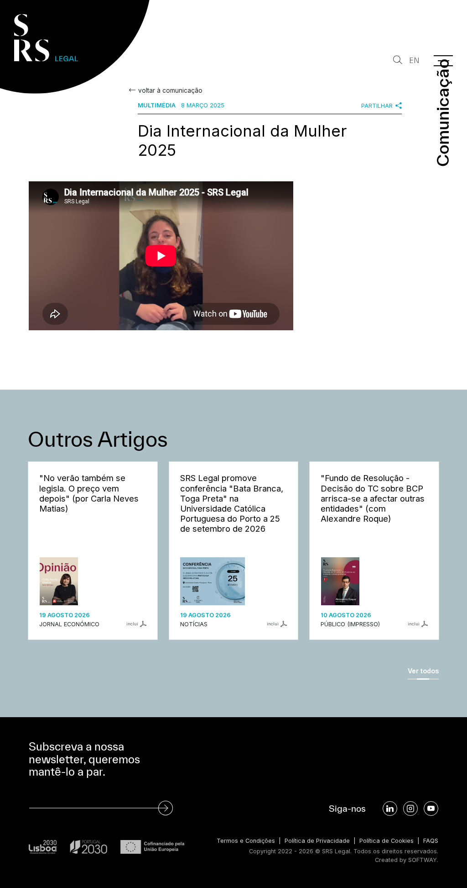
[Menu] (443, 60)
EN (414, 60)
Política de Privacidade (317, 840)
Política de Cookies (386, 840)
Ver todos (423, 671)
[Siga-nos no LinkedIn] (390, 808)
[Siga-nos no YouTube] (431, 808)
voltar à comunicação (170, 90)
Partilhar (377, 105)
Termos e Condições (246, 840)
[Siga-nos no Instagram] (410, 808)
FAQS (430, 840)
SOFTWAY (422, 859)
